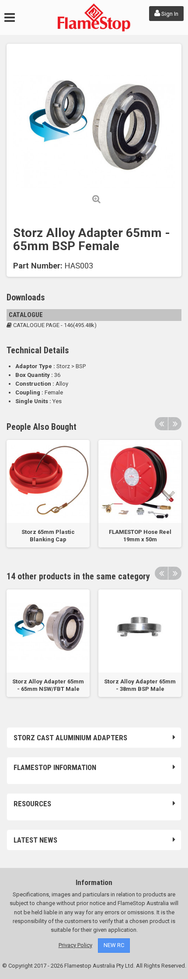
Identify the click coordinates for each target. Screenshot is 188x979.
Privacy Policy (75, 945)
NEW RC (114, 945)
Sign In (169, 13)
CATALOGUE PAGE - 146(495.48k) (54, 325)
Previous (161, 423)
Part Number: (38, 265)
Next (174, 423)
